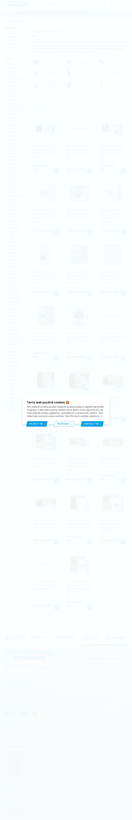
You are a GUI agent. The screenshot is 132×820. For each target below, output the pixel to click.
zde (101, 416)
